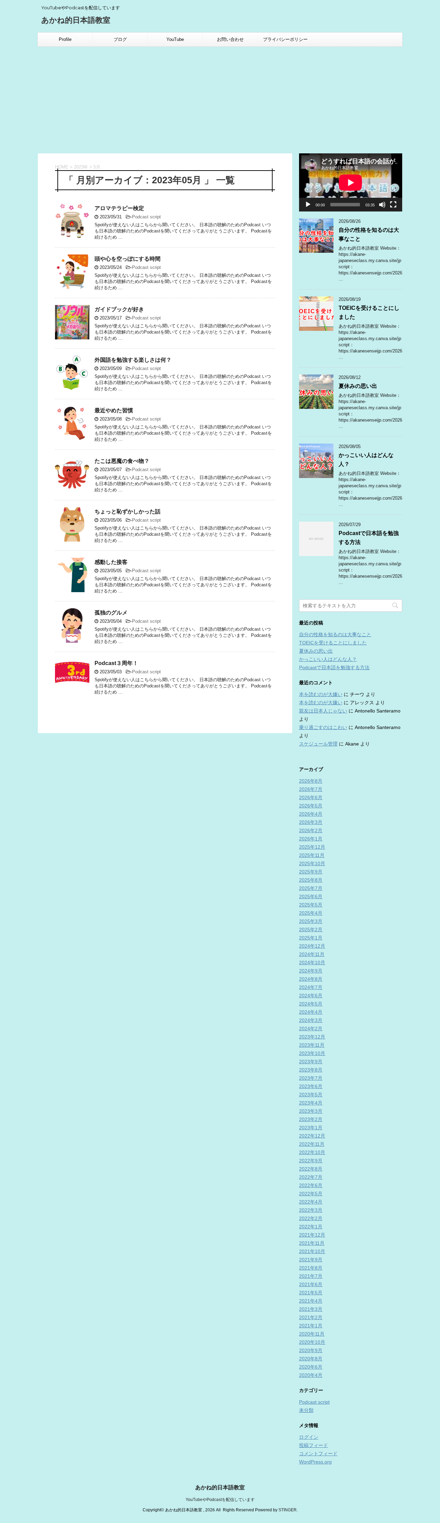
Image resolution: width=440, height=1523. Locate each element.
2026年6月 (310, 797)
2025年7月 (310, 888)
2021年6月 (310, 1284)
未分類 (306, 1410)
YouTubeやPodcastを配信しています (220, 1499)
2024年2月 (310, 1028)
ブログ (120, 39)
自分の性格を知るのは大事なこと (335, 634)
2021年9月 (310, 1259)
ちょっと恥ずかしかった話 (128, 511)
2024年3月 (310, 1020)
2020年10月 (312, 1342)
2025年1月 (310, 937)
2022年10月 (312, 1152)
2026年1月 (310, 838)
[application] (350, 182)
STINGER (287, 1510)
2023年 (81, 167)
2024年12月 (312, 946)
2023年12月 (312, 1037)
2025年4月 (310, 913)
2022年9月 (310, 1160)
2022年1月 (310, 1226)
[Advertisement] (220, 98)
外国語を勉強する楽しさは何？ (133, 360)
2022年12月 (312, 1136)
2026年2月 (310, 830)
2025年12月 (312, 847)
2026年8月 (310, 781)
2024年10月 (312, 962)
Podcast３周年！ (116, 663)
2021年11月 (311, 1243)
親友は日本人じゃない (323, 711)
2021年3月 (310, 1309)
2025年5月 (310, 904)
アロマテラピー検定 (119, 208)
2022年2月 (310, 1218)
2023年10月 (312, 1053)
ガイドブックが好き (119, 309)
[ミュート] (382, 204)
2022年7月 (310, 1177)
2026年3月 (310, 822)
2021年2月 (310, 1317)
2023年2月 (310, 1119)
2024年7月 (310, 987)
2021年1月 (310, 1325)
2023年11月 (311, 1045)
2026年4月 (310, 814)
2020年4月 (310, 1375)
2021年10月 (312, 1251)
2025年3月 (310, 921)
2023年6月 (310, 1086)
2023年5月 (310, 1094)
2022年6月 (310, 1185)
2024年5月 (310, 1004)
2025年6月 (310, 896)
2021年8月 (310, 1268)
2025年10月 (312, 863)
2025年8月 (310, 880)
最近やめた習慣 (114, 410)
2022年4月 (310, 1202)
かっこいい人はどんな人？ (328, 659)
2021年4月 (310, 1301)
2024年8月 (310, 979)
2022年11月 (311, 1144)
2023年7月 (310, 1078)
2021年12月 (312, 1235)
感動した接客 (111, 562)
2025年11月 (311, 855)
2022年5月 (310, 1193)
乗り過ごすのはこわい (323, 727)
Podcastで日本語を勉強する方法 (334, 667)
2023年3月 (310, 1111)
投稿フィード (313, 1445)
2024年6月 (310, 995)
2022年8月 (310, 1169)
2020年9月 (310, 1350)
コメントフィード (318, 1453)
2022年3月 (310, 1210)
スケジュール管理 (318, 744)
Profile (65, 39)
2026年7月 (310, 789)
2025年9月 (310, 871)
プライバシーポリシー (285, 39)
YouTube (175, 39)
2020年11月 (311, 1334)
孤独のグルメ (111, 613)
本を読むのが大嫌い (320, 694)
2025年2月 (310, 929)
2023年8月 (310, 1070)
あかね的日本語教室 (75, 20)
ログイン (308, 1437)
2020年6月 (310, 1367)
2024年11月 (311, 954)
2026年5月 (310, 805)
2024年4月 (310, 1012)
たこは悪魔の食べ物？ (122, 461)
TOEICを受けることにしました (333, 642)
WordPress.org (315, 1462)
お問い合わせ (230, 39)
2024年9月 (310, 970)
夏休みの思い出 (358, 386)
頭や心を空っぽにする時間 (128, 259)
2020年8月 (310, 1358)
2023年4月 (310, 1103)
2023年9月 (310, 1061)
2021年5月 (310, 1292)
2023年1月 (310, 1127)
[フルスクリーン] (393, 204)
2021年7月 (310, 1276)
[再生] (308, 204)
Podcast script (146, 216)
